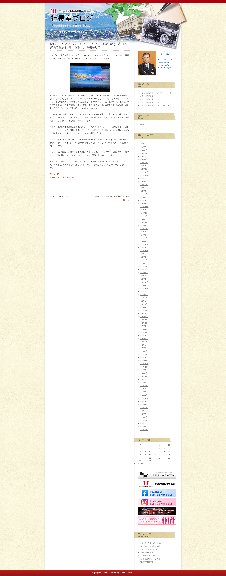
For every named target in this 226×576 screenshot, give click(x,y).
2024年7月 (144, 222)
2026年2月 (144, 163)
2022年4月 (144, 307)
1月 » (143, 463)
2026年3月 (144, 159)
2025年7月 (144, 184)
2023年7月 (144, 260)
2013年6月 (144, 417)
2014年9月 (144, 370)
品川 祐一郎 (54, 174)
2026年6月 (144, 150)
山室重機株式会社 (146, 552)
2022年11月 (144, 285)
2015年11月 (144, 326)
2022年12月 (144, 282)
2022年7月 (144, 298)
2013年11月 (144, 401)
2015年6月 (144, 342)
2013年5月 (144, 420)
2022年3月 (144, 310)
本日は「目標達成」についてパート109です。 (157, 105)
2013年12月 (144, 398)
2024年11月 (144, 210)
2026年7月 (144, 147)
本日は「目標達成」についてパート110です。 (157, 102)
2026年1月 (144, 166)
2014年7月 (144, 376)
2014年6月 (144, 379)
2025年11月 (144, 172)
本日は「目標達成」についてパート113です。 (157, 93)
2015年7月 (144, 338)
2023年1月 (144, 279)
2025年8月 (144, 181)
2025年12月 (144, 169)
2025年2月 (144, 200)
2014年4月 (144, 386)
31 (150, 461)
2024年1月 (144, 241)
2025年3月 (144, 197)
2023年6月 (144, 263)
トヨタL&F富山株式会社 (149, 549)
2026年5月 (144, 153)
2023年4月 (144, 269)
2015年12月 (144, 323)
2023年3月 (144, 272)
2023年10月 (144, 250)
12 (159, 451)
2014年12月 (144, 360)
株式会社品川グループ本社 (150, 559)
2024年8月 (144, 219)
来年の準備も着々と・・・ (62, 196)
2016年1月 (144, 320)
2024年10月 (144, 213)
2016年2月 (144, 316)
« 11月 (136, 463)
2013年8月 (144, 411)
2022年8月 (144, 294)
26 (159, 458)
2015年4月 (144, 348)
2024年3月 (144, 235)
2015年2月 (144, 354)
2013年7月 (144, 414)
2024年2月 (144, 238)
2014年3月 (144, 389)
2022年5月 (144, 304)
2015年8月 (144, 335)
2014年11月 (144, 364)
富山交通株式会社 (146, 562)
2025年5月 (144, 191)
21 (169, 454)
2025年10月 (144, 175)
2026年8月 (144, 144)
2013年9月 (144, 408)
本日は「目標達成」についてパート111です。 (157, 99)
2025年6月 (144, 188)
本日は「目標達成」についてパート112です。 (157, 96)
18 (155, 454)
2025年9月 (144, 178)
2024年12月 (144, 206)
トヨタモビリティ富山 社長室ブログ (71, 19)
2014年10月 (144, 367)
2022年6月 (144, 301)
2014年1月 (144, 395)
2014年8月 (144, 373)
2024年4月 (144, 232)
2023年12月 (144, 244)
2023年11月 (144, 247)
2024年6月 (144, 225)
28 (169, 458)
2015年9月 (144, 332)
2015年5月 (144, 345)
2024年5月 (144, 228)
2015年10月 (144, 329)
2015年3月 (144, 351)
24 (150, 458)
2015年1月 (144, 357)
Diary (74, 177)
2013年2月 (144, 429)
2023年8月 (144, 257)
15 (140, 454)
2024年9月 (144, 216)
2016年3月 (144, 313)
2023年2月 (144, 276)
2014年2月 (144, 392)
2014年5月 (144, 382)
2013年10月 (144, 404)
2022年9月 (144, 291)
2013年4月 (144, 423)
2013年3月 (144, 426)
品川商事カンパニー (147, 555)
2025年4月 (144, 194)
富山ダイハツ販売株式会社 (150, 546)
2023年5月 (144, 266)
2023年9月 (144, 254)
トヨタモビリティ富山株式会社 (151, 543)
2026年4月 (144, 156)
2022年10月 (144, 288)
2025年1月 (144, 203)
